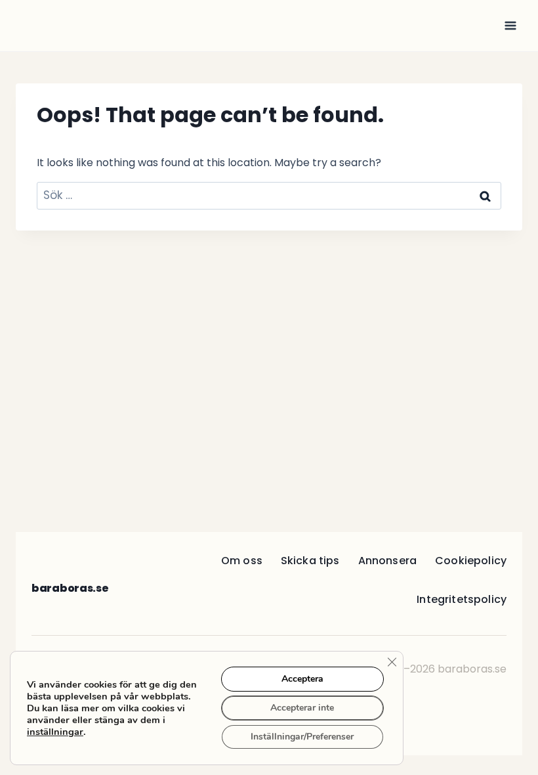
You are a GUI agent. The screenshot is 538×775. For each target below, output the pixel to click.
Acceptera (302, 679)
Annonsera (387, 560)
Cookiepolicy (471, 560)
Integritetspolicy (462, 599)
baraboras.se (69, 588)
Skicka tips (310, 560)
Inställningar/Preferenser (302, 736)
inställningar (55, 732)
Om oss (241, 560)
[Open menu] (510, 25)
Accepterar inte (302, 707)
